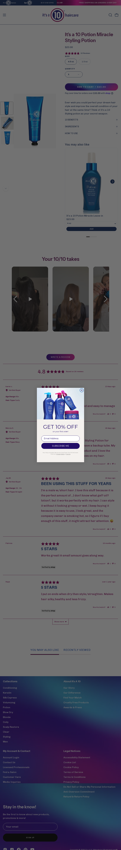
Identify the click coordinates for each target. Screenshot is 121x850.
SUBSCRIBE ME (60, 446)
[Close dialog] (82, 390)
